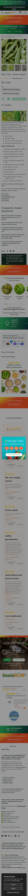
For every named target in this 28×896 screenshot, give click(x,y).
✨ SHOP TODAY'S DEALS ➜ (14, 454)
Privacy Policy (16, 880)
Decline (13, 888)
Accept (13, 884)
